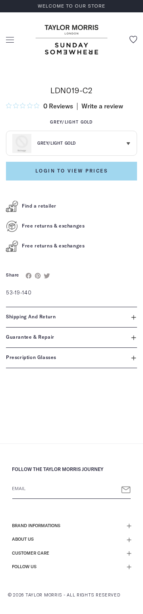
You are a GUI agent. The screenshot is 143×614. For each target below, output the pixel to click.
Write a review (102, 106)
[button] (10, 40)
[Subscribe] (126, 490)
